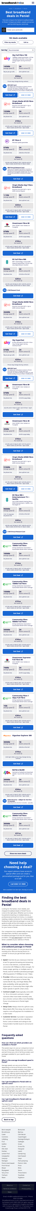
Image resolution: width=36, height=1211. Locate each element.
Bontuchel (21, 1130)
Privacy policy (26, 1189)
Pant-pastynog (23, 1161)
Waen (4, 1177)
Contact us (26, 1185)
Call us (26, 42)
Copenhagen (22, 1137)
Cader (4, 1134)
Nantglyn (5, 1161)
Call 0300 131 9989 (18, 884)
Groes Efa (21, 1146)
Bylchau (20, 1132)
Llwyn (20, 1158)
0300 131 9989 (26, 95)
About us (10, 1185)
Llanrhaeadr (22, 1156)
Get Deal (8, 95)
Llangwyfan (5, 1156)
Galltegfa (21, 1142)
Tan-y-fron (5, 1173)
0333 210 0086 (18, 1198)
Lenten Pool (6, 1154)
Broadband (18, 8)
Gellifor (4, 1144)
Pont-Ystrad (6, 1165)
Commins (5, 1137)
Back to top (8, 1119)
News (10, 1192)
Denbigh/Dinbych (24, 1139)
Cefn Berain (22, 1134)
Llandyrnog (22, 1154)
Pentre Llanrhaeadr (8, 1163)
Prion (20, 1165)
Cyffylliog (5, 1139)
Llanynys (4, 1158)
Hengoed (21, 1149)
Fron (3, 1142)
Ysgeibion (21, 1177)
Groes (4, 1146)
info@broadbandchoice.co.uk (17, 1196)
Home (10, 8)
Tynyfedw (21, 1175)
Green (20, 1144)
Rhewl (4, 1168)
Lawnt (20, 1151)
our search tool (17, 938)
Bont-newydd (6, 1130)
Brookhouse (6, 1132)
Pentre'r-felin (22, 1163)
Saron (20, 1170)
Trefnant (4, 1175)
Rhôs (19, 1168)
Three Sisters (22, 1173)
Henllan (4, 1151)
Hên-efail (5, 1149)
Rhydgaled (5, 1170)
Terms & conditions (9, 1189)
